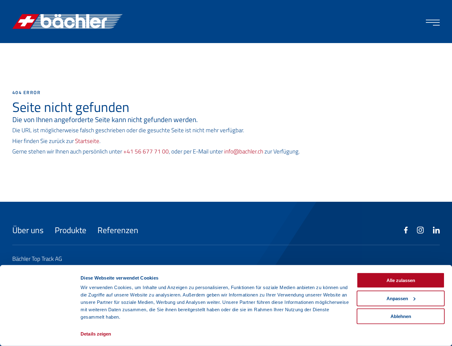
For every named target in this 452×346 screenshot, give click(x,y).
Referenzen (117, 230)
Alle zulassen (401, 280)
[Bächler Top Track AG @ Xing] (436, 230)
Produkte (71, 230)
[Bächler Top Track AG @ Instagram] (420, 230)
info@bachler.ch (243, 151)
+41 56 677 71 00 (146, 151)
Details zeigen (96, 333)
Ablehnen (401, 316)
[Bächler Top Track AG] (67, 21)
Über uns (29, 230)
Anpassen (397, 298)
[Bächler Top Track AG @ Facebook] (406, 230)
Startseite (87, 140)
